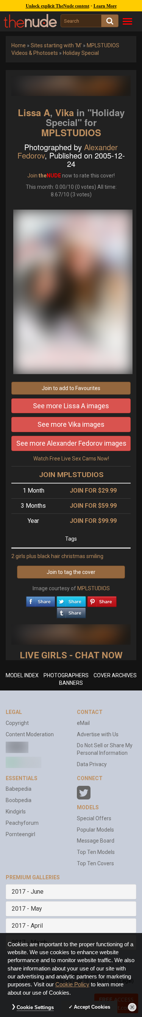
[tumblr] (71, 611)
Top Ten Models (96, 852)
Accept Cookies (92, 1007)
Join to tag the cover (71, 572)
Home (18, 45)
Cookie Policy (72, 984)
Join (32, 176)
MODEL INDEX (22, 675)
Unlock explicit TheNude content (57, 6)
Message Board (95, 841)
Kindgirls (16, 812)
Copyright (17, 723)
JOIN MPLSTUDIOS (71, 474)
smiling (94, 556)
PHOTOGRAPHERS (66, 675)
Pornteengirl (20, 834)
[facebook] (40, 600)
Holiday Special (81, 53)
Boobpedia (18, 800)
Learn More (105, 6)
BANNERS (71, 683)
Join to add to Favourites (71, 388)
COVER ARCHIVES (115, 675)
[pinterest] (102, 600)
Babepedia (18, 789)
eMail (83, 723)
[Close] (132, 1007)
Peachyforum (22, 823)
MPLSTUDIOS (71, 132)
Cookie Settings (35, 1007)
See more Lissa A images (71, 406)
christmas (73, 556)
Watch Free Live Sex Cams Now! (71, 459)
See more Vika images (71, 424)
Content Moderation (30, 734)
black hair (48, 556)
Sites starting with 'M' (56, 45)
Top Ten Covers (95, 863)
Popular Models (95, 830)
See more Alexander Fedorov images (71, 443)
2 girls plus (23, 556)
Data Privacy (92, 764)
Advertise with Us (98, 734)
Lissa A (34, 112)
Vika (64, 112)
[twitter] (71, 600)
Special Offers (94, 818)
